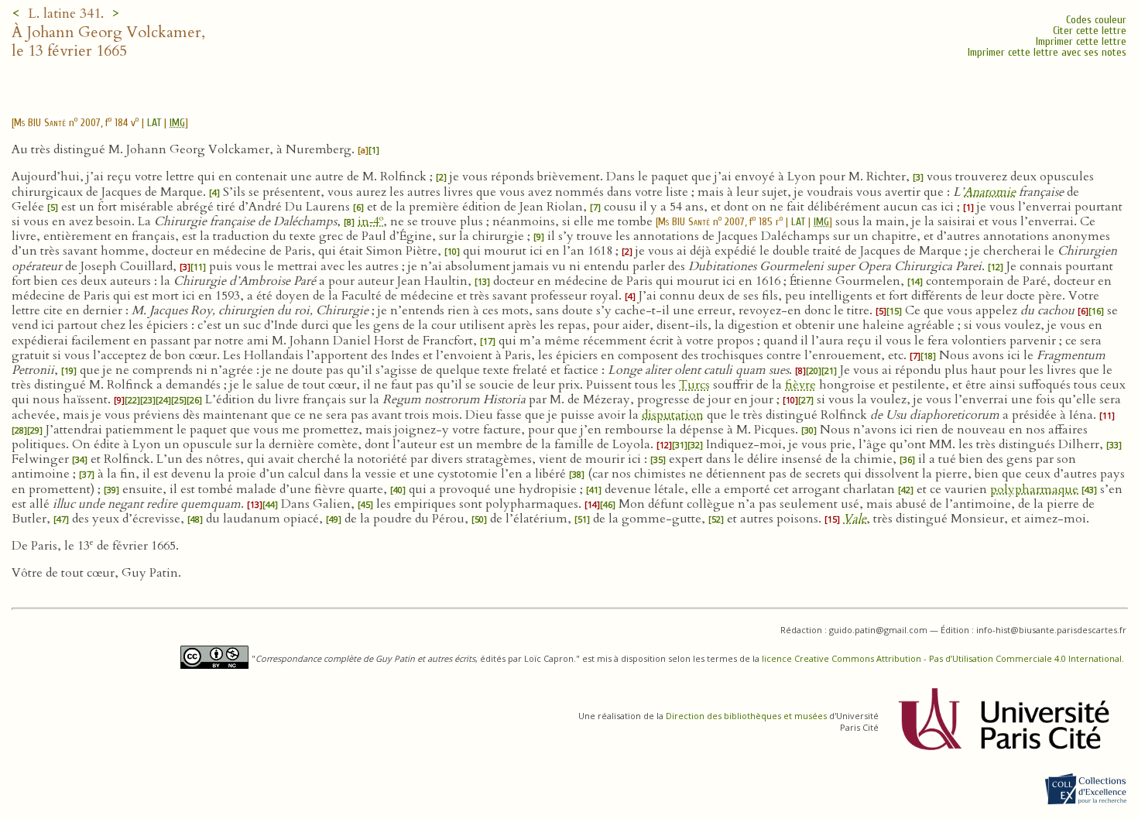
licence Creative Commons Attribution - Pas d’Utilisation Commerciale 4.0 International (942, 658)
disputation (673, 414)
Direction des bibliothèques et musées (746, 715)
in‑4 (370, 221)
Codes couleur (1096, 19)
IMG (177, 122)
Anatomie (990, 191)
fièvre (800, 384)
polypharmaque (1034, 489)
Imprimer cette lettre (1081, 41)
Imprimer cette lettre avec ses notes (1047, 52)
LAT (154, 122)
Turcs (694, 384)
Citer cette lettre (1089, 30)
